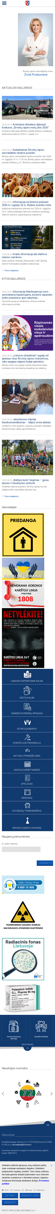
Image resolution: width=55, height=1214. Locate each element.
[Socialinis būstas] (41, 1028)
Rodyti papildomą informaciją (18, 1210)
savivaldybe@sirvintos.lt (21, 1145)
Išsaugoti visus (30, 1195)
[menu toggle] (3, 2)
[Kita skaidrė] (51, 1093)
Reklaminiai (40, 1190)
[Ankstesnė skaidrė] (2, 1093)
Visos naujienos (11, 270)
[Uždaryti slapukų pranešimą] (52, 1166)
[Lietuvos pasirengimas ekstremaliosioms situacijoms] (27, 1093)
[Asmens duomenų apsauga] (14, 1028)
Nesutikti (10, 1202)
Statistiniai (28, 1190)
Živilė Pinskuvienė (35, 74)
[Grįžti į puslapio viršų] (48, 1125)
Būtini (7, 1190)
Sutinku (10, 1195)
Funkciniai (16, 1190)
